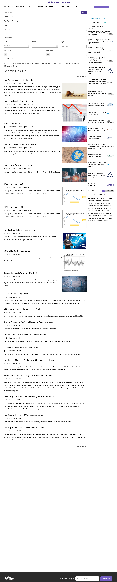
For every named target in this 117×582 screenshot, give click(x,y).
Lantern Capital (22, 83)
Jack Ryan (91, 220)
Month (107, 190)
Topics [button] (30, 7)
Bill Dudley (91, 200)
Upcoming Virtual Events (95, 27)
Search (83, 12)
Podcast (76, 63)
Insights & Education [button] (16, 7)
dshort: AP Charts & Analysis (29, 63)
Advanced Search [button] (11, 17)
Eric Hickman (10, 83)
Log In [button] (112, 7)
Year (112, 190)
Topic (34, 42)
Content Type (8, 58)
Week (103, 190)
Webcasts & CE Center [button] (44, 7)
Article (7, 63)
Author (6, 33)
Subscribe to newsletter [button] (101, 7)
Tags (62, 42)
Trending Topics (95, 22)
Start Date (7, 50)
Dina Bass (91, 210)
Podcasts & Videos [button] (64, 7)
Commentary (46, 63)
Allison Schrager (93, 215)
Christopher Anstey (93, 205)
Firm (5, 42)
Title (5, 25)
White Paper (57, 63)
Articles (92, 195)
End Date (49, 50)
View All (105, 22)
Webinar (67, 63)
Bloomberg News (100, 200)
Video (14, 63)
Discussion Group (11, 66)
